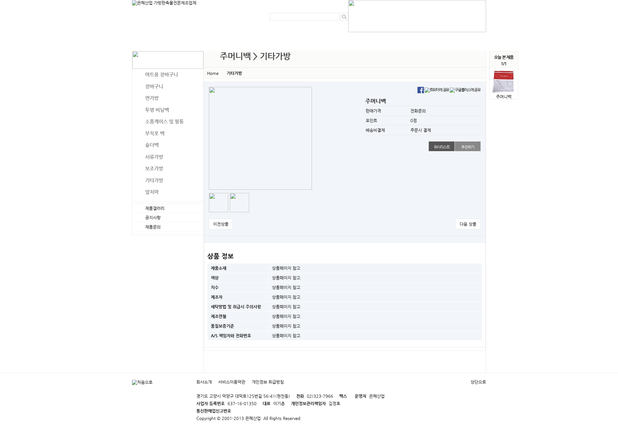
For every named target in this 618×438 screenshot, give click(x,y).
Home (213, 73)
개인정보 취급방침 (268, 381)
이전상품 (221, 224)
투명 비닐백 (157, 110)
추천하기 (467, 147)
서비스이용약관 (231, 381)
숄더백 (152, 145)
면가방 (152, 98)
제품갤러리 (324, 38)
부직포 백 (154, 133)
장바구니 (154, 86)
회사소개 (214, 38)
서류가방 (154, 157)
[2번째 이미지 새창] (239, 202)
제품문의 (286, 38)
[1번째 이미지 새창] (218, 202)
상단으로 (478, 381)
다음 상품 (468, 224)
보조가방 (154, 168)
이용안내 (362, 38)
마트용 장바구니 (161, 74)
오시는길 (398, 38)
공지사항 (250, 38)
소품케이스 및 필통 (164, 121)
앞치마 (152, 192)
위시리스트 (442, 147)
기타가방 (154, 180)
